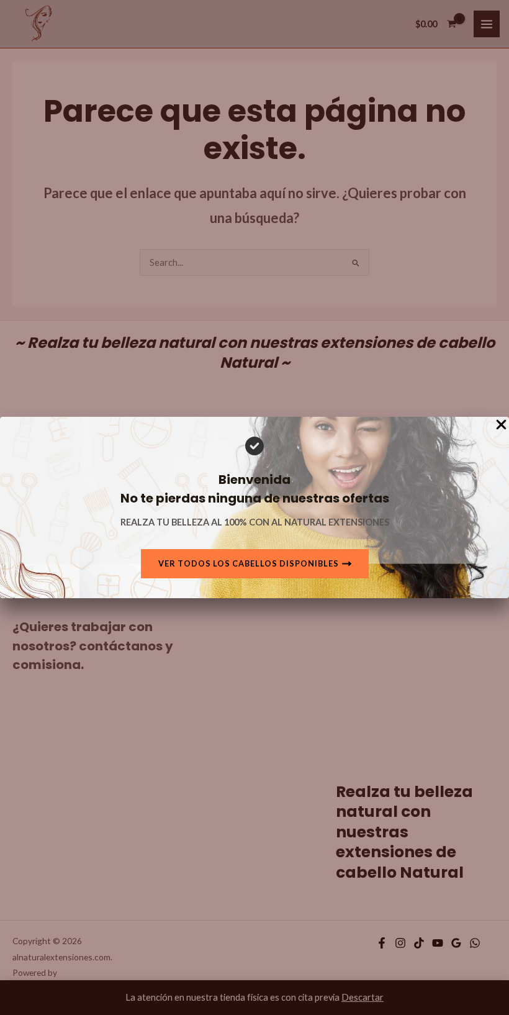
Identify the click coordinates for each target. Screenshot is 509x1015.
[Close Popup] (501, 425)
